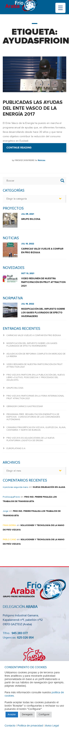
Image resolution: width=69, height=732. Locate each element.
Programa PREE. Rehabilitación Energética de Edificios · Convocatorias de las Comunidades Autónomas (33, 417)
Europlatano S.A (15, 448)
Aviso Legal (52, 725)
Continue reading (36, 149)
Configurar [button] (44, 714)
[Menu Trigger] (60, 8)
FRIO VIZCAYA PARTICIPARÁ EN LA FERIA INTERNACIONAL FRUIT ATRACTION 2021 (35, 397)
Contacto (10, 725)
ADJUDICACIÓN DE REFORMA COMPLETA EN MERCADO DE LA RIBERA (36, 355)
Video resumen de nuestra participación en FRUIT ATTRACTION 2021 (43, 282)
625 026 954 (25, 637)
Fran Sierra (9, 525)
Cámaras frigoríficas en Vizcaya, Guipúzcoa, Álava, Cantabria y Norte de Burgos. (36, 428)
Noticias (41, 160)
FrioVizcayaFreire (24, 160)
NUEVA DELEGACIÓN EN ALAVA (49, 487)
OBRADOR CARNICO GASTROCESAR (24, 406)
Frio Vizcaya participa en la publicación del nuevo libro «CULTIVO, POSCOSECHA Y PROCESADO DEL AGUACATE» (35, 377)
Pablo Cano (9, 539)
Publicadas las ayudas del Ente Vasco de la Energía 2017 (33, 108)
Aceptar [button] (12, 714)
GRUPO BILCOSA (30, 219)
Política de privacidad (30, 725)
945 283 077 (20, 633)
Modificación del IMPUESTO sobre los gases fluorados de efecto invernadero (43, 312)
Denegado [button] (27, 714)
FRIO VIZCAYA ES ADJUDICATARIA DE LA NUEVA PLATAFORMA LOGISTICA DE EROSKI (30, 439)
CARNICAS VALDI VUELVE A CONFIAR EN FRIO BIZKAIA (42, 250)
